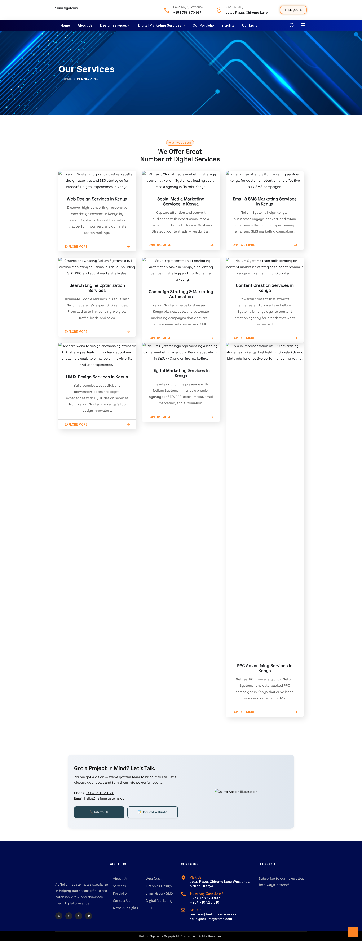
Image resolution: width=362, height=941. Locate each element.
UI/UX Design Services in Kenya (97, 376)
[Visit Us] (183, 877)
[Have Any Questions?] (166, 10)
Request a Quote (152, 812)
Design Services (113, 25)
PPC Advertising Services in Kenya (264, 668)
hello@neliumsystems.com (105, 798)
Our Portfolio (203, 25)
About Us (85, 25)
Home (65, 25)
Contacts (249, 25)
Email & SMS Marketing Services (265, 199)
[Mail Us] (183, 910)
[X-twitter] (58, 915)
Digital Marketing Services (159, 25)
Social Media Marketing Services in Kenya (180, 201)
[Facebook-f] (68, 915)
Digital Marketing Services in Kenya (181, 373)
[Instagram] (78, 915)
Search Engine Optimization (97, 285)
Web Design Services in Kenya (97, 199)
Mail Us (195, 909)
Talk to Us (99, 812)
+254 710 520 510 (100, 793)
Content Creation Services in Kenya (265, 288)
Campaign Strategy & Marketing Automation (181, 294)
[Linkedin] (88, 915)
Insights (227, 25)
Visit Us (196, 877)
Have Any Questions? (188, 7)
